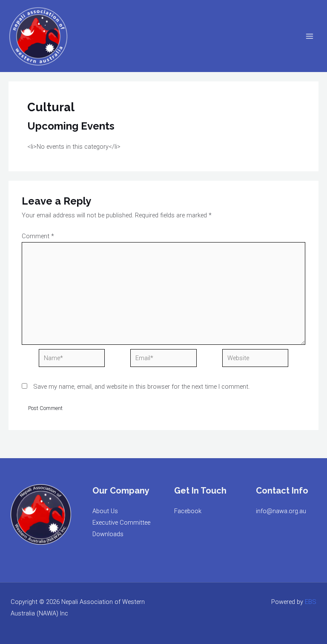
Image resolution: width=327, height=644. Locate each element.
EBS (310, 602)
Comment (38, 236)
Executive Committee (121, 522)
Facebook (187, 511)
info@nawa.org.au (281, 511)
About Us (105, 511)
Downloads (107, 534)
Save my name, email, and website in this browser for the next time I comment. (141, 386)
